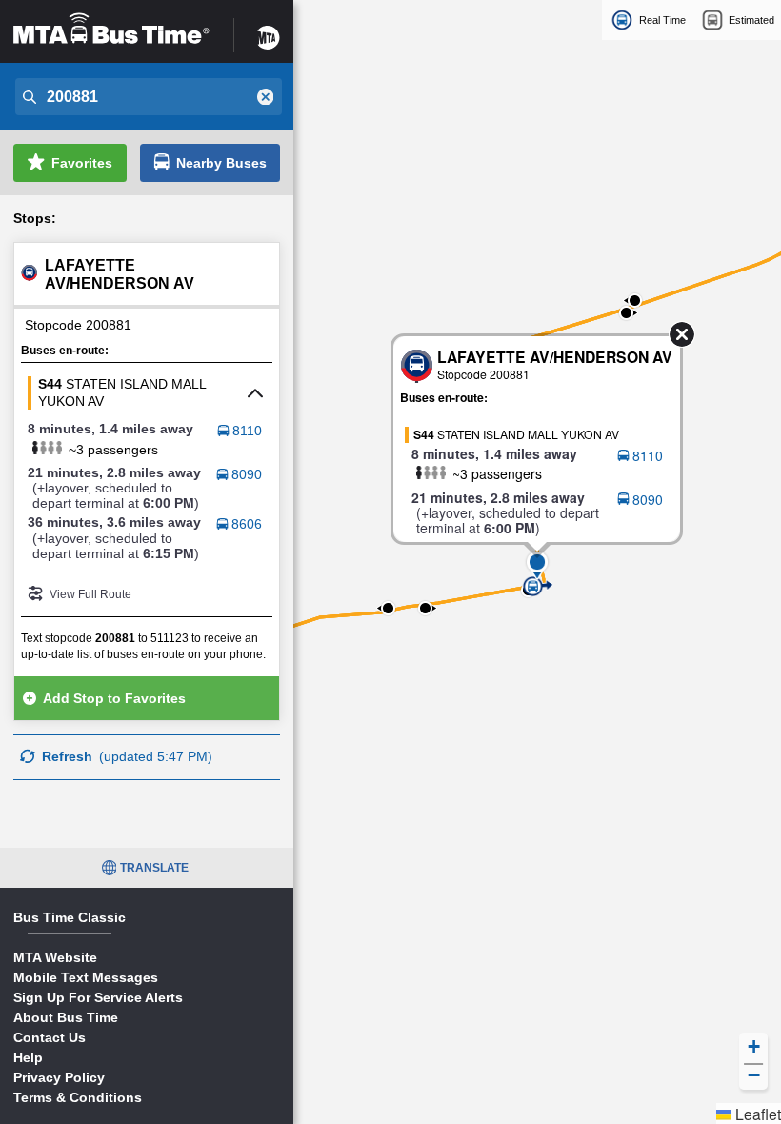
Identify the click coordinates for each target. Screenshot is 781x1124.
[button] (537, 562)
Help (28, 1057)
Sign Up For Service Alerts (98, 997)
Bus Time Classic (69, 917)
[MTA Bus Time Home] (111, 29)
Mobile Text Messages (85, 977)
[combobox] (146, 97)
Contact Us (49, 1037)
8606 (246, 524)
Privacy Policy (59, 1077)
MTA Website (55, 957)
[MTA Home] (268, 29)
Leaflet (756, 1113)
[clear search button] (265, 97)
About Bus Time (65, 1017)
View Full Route (90, 594)
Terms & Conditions (77, 1097)
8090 (246, 474)
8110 (247, 430)
